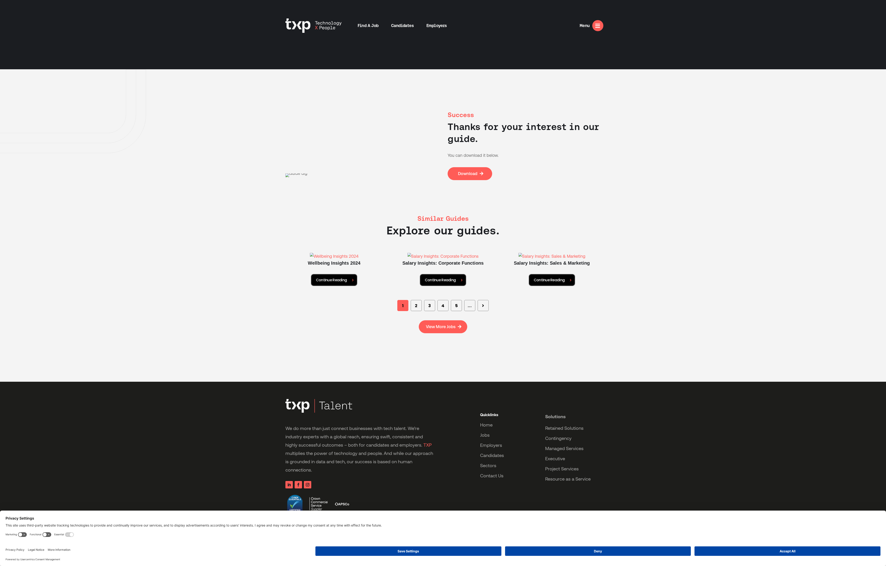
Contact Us (491, 475)
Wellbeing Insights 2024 (334, 263)
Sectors (488, 465)
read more (334, 280)
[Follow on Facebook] (298, 484)
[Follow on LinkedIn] (289, 484)
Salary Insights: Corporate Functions (443, 263)
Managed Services (564, 448)
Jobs (485, 435)
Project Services (562, 469)
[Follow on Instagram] (307, 484)
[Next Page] (483, 305)
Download (467, 173)
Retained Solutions (564, 428)
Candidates (402, 25)
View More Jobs (440, 326)
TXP (427, 445)
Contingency (558, 438)
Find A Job (368, 25)
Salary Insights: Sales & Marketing (552, 263)
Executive (555, 458)
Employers (436, 25)
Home (486, 425)
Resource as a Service (568, 479)
